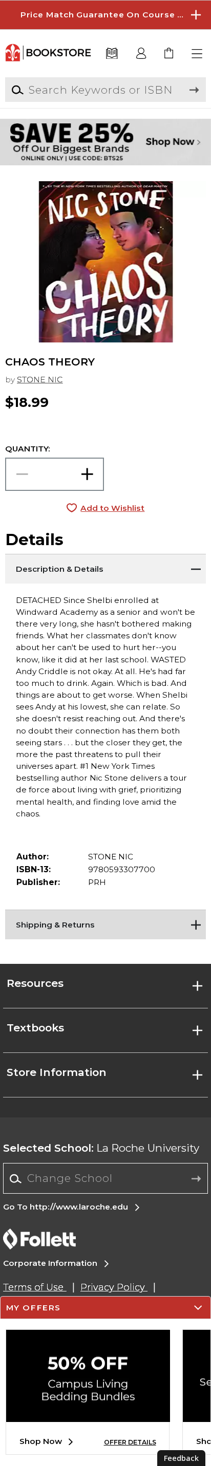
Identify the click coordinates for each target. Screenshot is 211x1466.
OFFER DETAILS (130, 1442)
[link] (169, 54)
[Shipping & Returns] (105, 922)
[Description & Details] (105, 566)
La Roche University (101, 1147)
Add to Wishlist (112, 508)
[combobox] (105, 1179)
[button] (105, 15)
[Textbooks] (112, 54)
